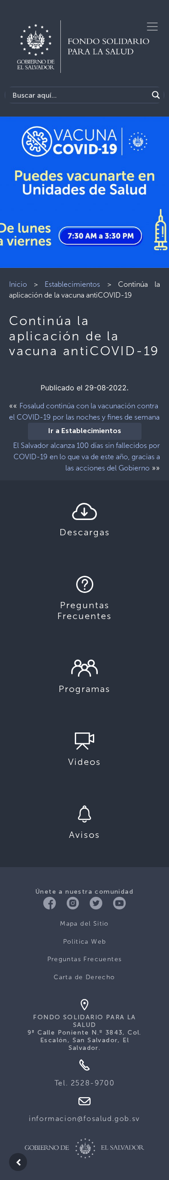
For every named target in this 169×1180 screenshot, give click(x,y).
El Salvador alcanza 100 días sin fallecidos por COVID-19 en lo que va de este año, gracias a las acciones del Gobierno (86, 456)
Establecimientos (72, 284)
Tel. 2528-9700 (84, 1083)
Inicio (18, 284)
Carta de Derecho (84, 977)
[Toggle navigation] (152, 26)
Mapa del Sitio (84, 923)
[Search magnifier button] (156, 95)
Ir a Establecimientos (84, 431)
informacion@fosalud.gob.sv (84, 1118)
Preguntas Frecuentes (84, 959)
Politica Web (84, 941)
